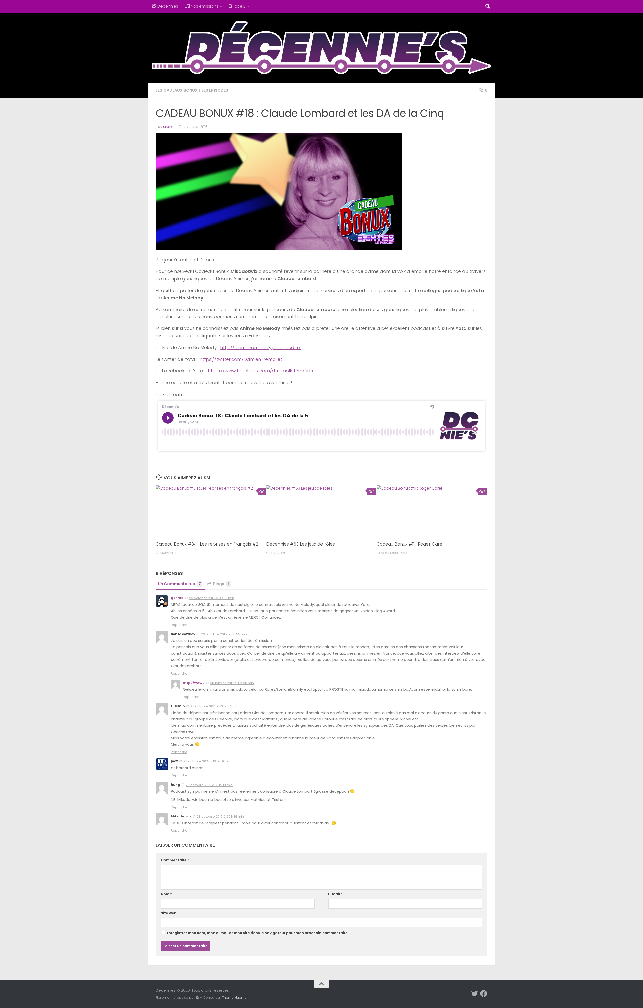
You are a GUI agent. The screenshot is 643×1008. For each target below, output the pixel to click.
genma (177, 597)
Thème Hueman (235, 997)
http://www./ (194, 682)
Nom (166, 894)
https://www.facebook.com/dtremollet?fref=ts (260, 371)
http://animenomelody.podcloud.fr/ (260, 347)
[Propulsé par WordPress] (197, 997)
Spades (169, 126)
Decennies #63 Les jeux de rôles (300, 544)
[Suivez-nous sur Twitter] (474, 993)
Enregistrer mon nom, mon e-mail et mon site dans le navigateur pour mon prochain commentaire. (258, 932)
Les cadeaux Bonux (177, 90)
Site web (169, 913)
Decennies (167, 6)
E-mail (335, 894)
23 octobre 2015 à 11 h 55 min (224, 634)
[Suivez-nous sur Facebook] (483, 993)
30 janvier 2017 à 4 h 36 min (232, 683)
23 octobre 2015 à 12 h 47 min (213, 706)
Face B (239, 6)
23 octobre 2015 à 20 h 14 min (220, 816)
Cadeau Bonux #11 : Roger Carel (410, 544)
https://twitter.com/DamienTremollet (241, 359)
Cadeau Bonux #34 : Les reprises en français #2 (207, 544)
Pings (221, 584)
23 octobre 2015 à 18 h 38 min (209, 784)
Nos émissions (204, 6)
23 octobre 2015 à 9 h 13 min (211, 598)
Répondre (179, 624)
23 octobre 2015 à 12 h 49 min (207, 761)
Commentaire (175, 860)
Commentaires (182, 584)
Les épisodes (215, 90)
